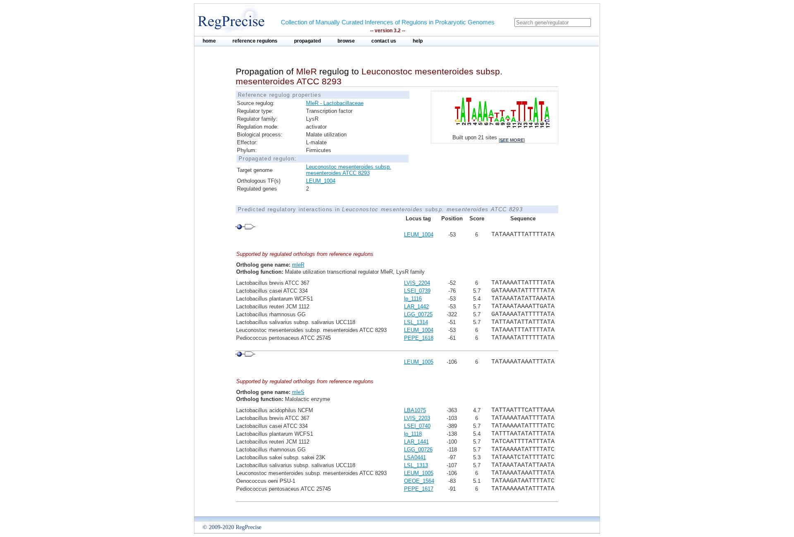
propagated (307, 40)
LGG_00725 (418, 314)
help (418, 40)
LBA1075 (415, 410)
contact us (383, 40)
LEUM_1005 (418, 362)
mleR (298, 265)
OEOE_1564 (419, 481)
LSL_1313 (416, 465)
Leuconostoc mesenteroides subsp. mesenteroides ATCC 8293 (348, 170)
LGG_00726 (418, 449)
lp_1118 (413, 434)
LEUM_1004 (320, 181)
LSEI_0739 (417, 291)
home (209, 40)
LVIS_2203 (417, 418)
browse (346, 40)
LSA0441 (415, 457)
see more (512, 140)
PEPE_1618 (418, 338)
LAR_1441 (416, 442)
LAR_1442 (416, 306)
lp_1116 (413, 299)
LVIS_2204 (417, 283)
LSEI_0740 (417, 426)
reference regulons (254, 40)
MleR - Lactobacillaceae (335, 103)
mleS (298, 392)
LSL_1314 (416, 322)
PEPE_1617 (418, 489)
